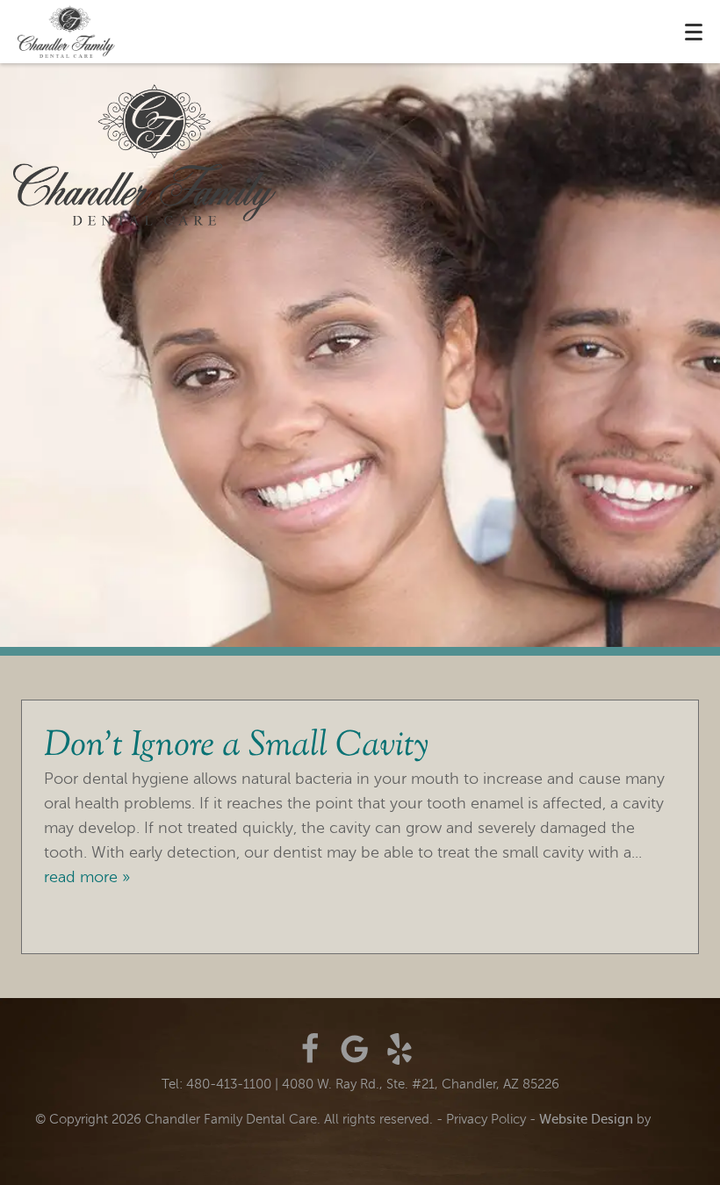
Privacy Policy (486, 1119)
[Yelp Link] (399, 1049)
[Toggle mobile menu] (693, 32)
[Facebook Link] (310, 1049)
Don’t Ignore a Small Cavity (236, 747)
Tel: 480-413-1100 (216, 1084)
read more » (87, 877)
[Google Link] (355, 1049)
